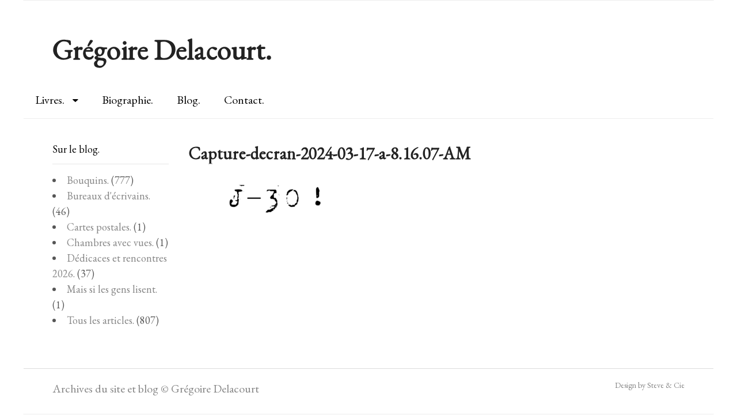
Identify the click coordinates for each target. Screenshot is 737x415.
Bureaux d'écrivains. (108, 195)
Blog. (188, 99)
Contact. (244, 99)
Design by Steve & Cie (650, 385)
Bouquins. (88, 180)
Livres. (49, 99)
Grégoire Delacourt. (162, 49)
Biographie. (127, 99)
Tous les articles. (100, 320)
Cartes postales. (99, 226)
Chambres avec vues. (110, 242)
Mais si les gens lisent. (112, 289)
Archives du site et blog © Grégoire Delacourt (155, 388)
